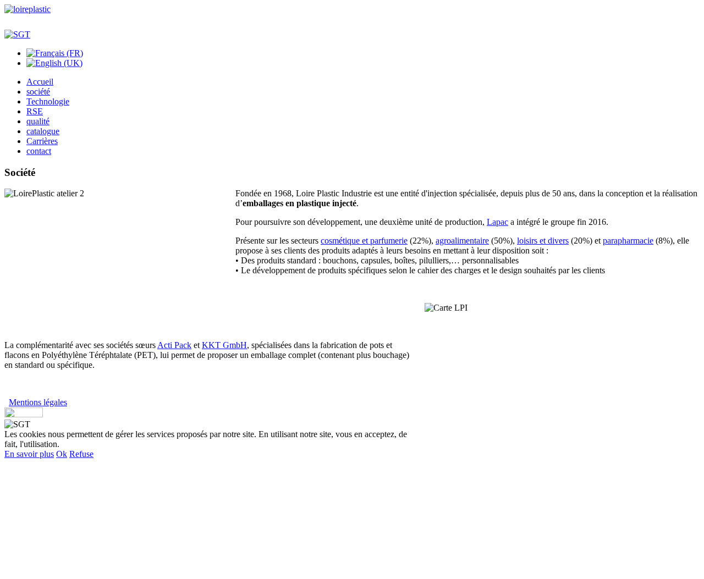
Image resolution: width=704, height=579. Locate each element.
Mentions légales (38, 402)
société (38, 91)
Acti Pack (174, 345)
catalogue (42, 131)
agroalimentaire (462, 240)
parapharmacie (628, 240)
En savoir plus (29, 454)
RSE (34, 111)
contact (38, 151)
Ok (61, 454)
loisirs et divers (543, 240)
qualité (38, 121)
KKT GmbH (224, 345)
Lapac (497, 222)
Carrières (42, 141)
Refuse (81, 454)
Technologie (47, 101)
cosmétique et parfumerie (364, 240)
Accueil (39, 81)
